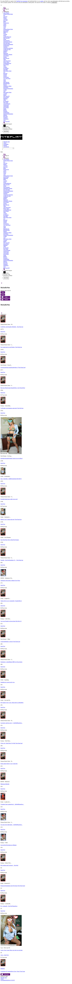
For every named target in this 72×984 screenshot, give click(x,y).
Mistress (5, 115)
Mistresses (5, 31)
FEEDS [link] (5, 145)
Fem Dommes (6, 40)
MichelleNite (3, 968)
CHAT (2, 979)
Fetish (4, 39)
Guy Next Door (6, 78)
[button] (36, 5)
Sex (4, 15)
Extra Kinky (6, 30)
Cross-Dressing (6, 103)
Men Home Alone (7, 70)
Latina (4, 24)
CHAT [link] (4, 143)
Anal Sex (5, 19)
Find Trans (5, 102)
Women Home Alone (8, 14)
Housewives (6, 23)
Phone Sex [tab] (3, 314)
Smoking (5, 47)
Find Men (5, 69)
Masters (5, 84)
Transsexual (6, 105)
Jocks (4, 79)
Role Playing (6, 58)
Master (4, 94)
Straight (5, 74)
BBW (4, 21)
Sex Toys (5, 20)
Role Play (5, 116)
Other (4, 59)
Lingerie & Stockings (8, 48)
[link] (36, 4)
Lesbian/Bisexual (7, 36)
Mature (5, 17)
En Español (6, 68)
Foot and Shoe (6, 43)
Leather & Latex (7, 49)
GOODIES (3, 980)
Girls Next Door (7, 60)
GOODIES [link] (5, 144)
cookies (41, 1)
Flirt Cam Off (6, 38)
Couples (5, 34)
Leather (5, 89)
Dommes (5, 111)
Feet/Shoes (5, 87)
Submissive (5, 118)
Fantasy (5, 57)
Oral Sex (5, 16)
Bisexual (5, 73)
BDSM (5, 52)
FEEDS (7, 980)
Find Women (6, 12)
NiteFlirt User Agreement (21, 1)
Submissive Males (7, 86)
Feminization (6, 45)
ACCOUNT (12, 980)
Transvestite (6, 106)
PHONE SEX (4, 977)
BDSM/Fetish (6, 83)
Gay (4, 72)
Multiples (5, 98)
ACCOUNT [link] (6, 146)
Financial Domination (8, 44)
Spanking (5, 50)
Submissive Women (7, 41)
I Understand (54, 2)
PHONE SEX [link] (6, 141)
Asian (4, 26)
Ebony (4, 25)
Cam (4, 28)
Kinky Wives (6, 62)
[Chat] (2, 309)
